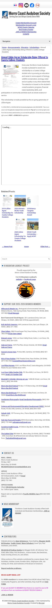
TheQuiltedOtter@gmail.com (16, 438)
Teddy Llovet (16, 543)
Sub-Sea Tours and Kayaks (11, 420)
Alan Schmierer (22, 541)
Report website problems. (11, 568)
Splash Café (5, 413)
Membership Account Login (26, 25)
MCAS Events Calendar (26, 27)
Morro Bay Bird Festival (9, 386)
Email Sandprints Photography (30, 399)
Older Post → (45, 246)
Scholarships (34, 47)
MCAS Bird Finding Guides (11, 550)
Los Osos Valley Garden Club (11, 372)
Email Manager (13, 313)
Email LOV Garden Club (14, 374)
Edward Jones (6, 338)
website (19, 279)
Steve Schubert (27, 543)
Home (4, 47)
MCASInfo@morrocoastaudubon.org (16, 467)
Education (24, 47)
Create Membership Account (26, 23)
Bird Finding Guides (26, 29)
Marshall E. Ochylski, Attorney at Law (14, 379)
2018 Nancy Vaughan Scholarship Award (31, 212)
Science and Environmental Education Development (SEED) (22, 406)
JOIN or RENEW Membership (26, 32)
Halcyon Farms (6, 345)
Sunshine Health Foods (9, 427)
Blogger (42, 603)
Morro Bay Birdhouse (9, 393)
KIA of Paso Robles (8, 359)
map (23, 476)
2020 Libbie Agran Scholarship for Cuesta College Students (20, 236)
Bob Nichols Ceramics (9, 324)
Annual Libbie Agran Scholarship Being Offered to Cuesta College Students (24, 58)
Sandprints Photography (10, 399)
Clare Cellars (5, 331)
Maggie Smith (44, 541)
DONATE (26, 34)
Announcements (14, 47)
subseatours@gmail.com (21, 422)
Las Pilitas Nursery (7, 365)
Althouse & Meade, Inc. (9, 309)
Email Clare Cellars (15, 334)
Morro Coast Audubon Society (23, 601)
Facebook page (30, 279)
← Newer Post (7, 246)
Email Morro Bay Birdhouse (16, 395)
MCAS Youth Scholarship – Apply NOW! (32, 234)
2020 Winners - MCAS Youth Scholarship (20, 211)
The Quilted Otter (7, 434)
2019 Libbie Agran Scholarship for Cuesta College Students (7, 213)
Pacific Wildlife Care (31, 494)
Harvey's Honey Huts (8, 352)
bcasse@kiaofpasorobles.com (23, 361)
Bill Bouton (5, 543)
